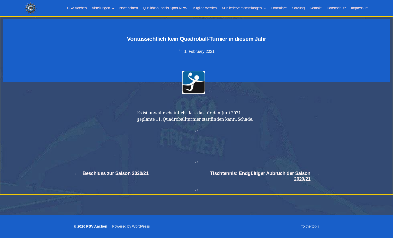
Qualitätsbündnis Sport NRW (165, 8)
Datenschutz (336, 8)
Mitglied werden (204, 8)
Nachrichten (128, 8)
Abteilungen (101, 8)
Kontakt (316, 8)
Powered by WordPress (131, 226)
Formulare (279, 8)
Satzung (298, 8)
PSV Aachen (77, 8)
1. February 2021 (199, 51)
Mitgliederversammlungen (242, 8)
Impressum (359, 8)
